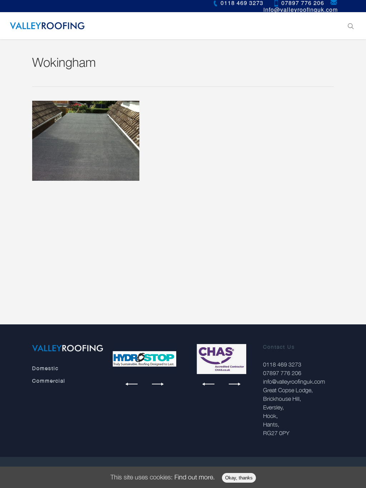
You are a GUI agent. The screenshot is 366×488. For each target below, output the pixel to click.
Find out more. (194, 477)
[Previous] (132, 384)
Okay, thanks (239, 477)
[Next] (156, 384)
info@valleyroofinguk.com (294, 381)
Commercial (48, 381)
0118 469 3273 (282, 364)
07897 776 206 (282, 373)
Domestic (45, 368)
